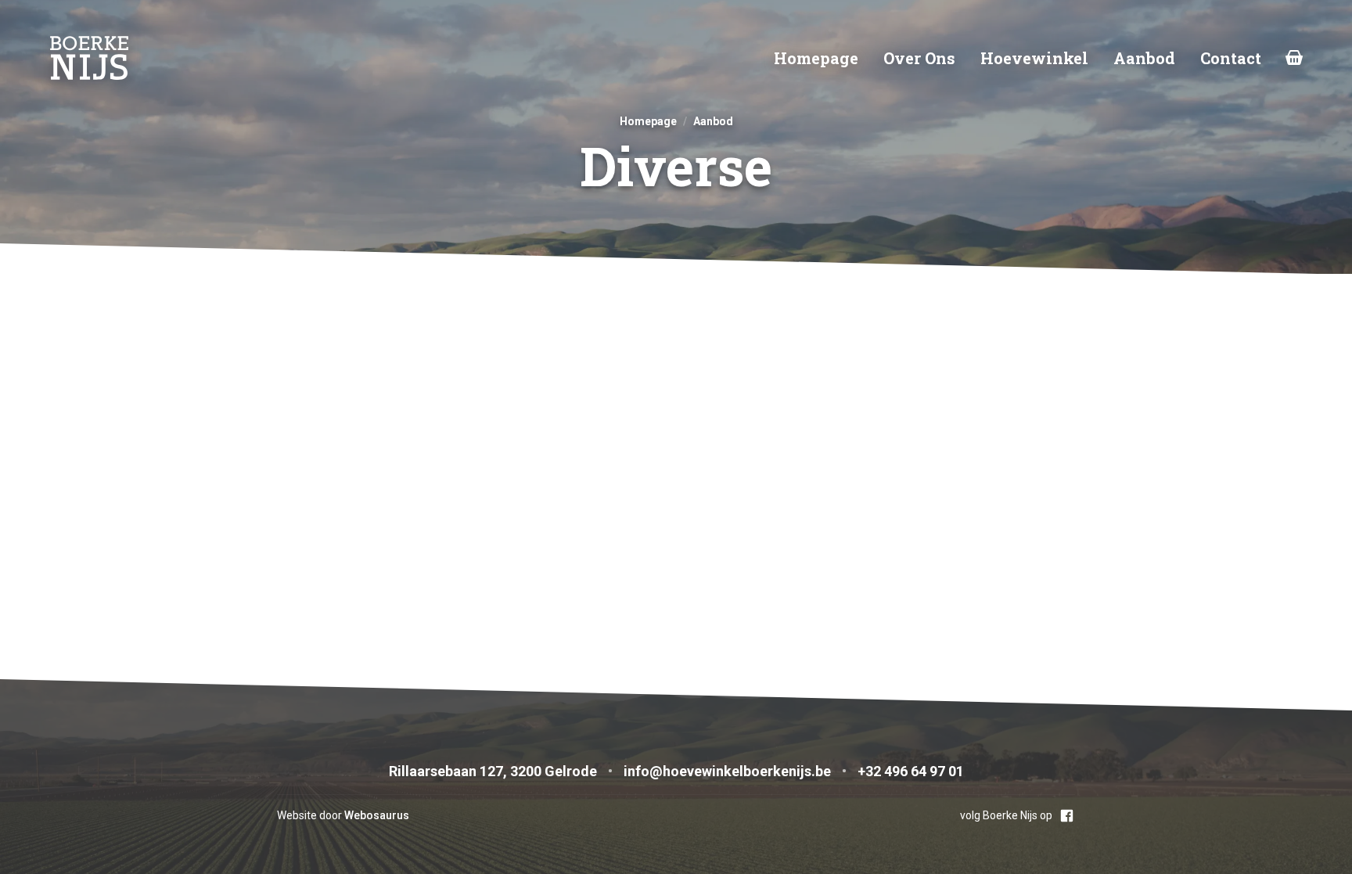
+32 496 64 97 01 (911, 771)
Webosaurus (376, 815)
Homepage (816, 58)
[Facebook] (1067, 815)
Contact (1230, 58)
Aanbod (1144, 58)
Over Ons (919, 58)
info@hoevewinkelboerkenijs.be (727, 771)
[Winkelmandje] (1294, 58)
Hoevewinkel (1034, 58)
